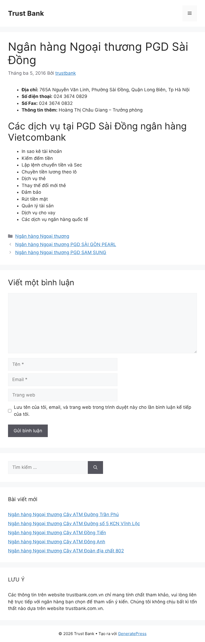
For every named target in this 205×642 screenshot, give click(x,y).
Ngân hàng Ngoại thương (42, 236)
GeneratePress (132, 633)
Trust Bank (26, 13)
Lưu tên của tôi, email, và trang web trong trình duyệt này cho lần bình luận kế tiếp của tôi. (102, 411)
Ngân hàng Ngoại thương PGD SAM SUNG (60, 252)
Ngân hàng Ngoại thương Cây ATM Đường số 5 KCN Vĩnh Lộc (74, 523)
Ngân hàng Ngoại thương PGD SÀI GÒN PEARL (65, 244)
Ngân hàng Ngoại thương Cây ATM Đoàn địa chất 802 (66, 550)
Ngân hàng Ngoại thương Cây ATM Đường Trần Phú (63, 514)
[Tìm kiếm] (95, 467)
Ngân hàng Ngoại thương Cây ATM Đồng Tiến (57, 532)
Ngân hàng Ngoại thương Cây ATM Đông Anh (56, 541)
